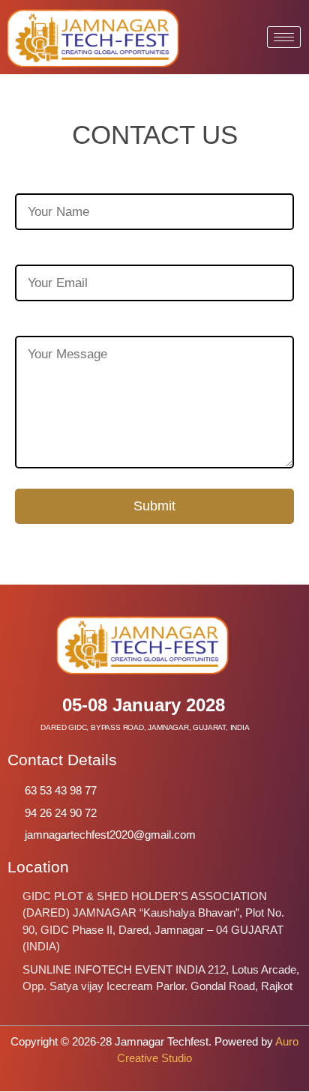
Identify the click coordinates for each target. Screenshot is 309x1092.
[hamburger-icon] (284, 37)
